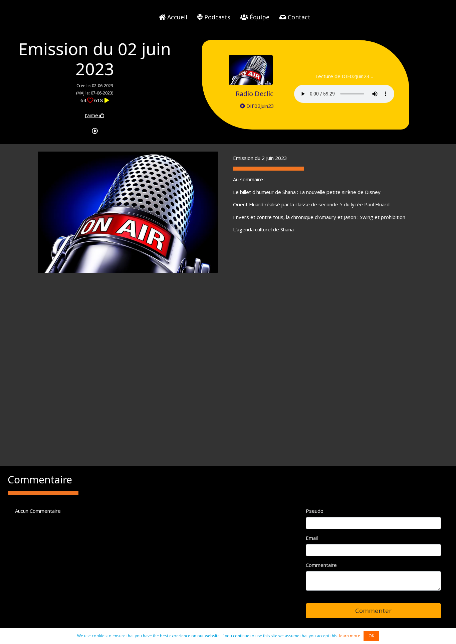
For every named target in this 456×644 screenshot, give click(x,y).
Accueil (176, 17)
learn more (349, 636)
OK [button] (371, 636)
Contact (298, 17)
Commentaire (321, 565)
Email (312, 537)
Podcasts (216, 17)
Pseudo (314, 510)
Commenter (373, 610)
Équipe (258, 17)
